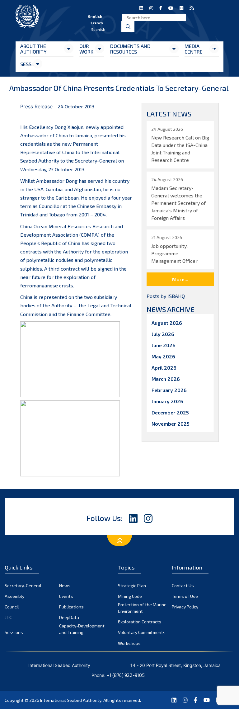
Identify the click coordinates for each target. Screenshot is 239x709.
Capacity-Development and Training (82, 629)
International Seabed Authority (70, 700)
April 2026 (164, 368)
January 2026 (167, 401)
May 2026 (163, 356)
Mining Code (130, 596)
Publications (71, 606)
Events (66, 596)
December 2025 (170, 412)
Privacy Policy (185, 606)
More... (180, 279)
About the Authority (33, 48)
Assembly (14, 596)
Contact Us (183, 585)
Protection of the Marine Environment (142, 608)
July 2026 (163, 334)
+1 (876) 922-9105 (126, 675)
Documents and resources (130, 48)
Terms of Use (185, 596)
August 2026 (167, 323)
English (95, 16)
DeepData (69, 617)
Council (12, 606)
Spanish (98, 29)
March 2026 (166, 379)
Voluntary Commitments (142, 632)
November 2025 (171, 424)
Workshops (129, 643)
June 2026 (164, 345)
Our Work (86, 48)
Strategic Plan (132, 585)
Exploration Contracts (140, 621)
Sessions (26, 64)
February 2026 (169, 390)
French (97, 23)
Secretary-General (23, 585)
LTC (8, 617)
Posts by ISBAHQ (166, 296)
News (65, 585)
